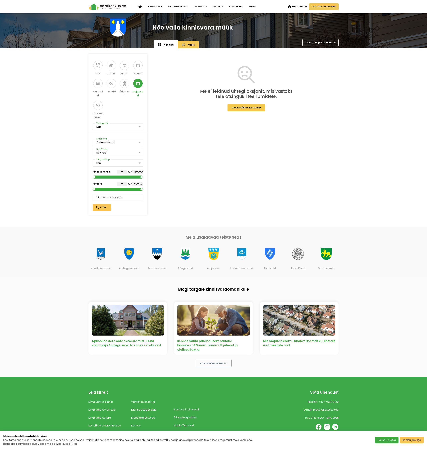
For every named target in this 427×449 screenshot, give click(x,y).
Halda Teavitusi (184, 425)
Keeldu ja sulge (411, 440)
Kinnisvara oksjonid (100, 402)
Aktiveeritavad (177, 6)
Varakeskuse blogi (143, 402)
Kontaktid (236, 6)
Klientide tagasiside (143, 410)
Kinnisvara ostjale (99, 418)
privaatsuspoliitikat (65, 443)
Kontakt (136, 425)
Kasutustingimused (186, 409)
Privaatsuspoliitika (185, 417)
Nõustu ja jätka (387, 440)
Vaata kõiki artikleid (213, 363)
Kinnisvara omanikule (102, 410)
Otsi (103, 207)
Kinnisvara (155, 6)
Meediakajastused (143, 418)
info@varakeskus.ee (326, 410)
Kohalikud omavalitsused (104, 425)
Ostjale (218, 6)
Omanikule (200, 6)
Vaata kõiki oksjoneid (246, 107)
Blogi (252, 6)
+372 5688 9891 (329, 402)
